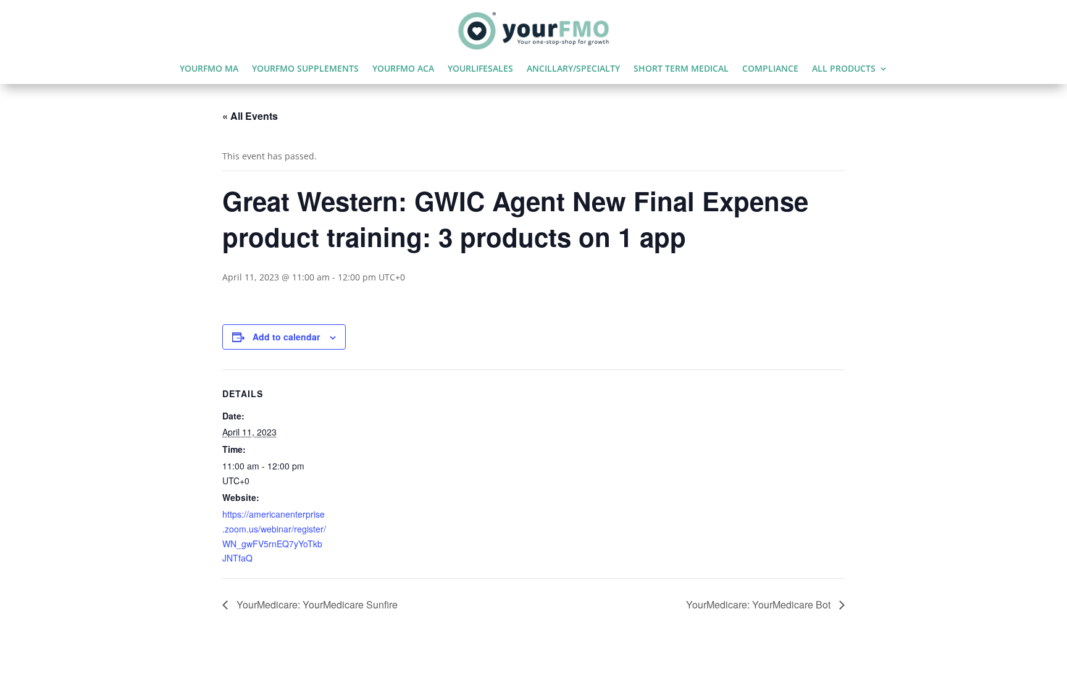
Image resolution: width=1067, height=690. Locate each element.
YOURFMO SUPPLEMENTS (305, 69)
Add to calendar (286, 336)
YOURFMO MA (209, 69)
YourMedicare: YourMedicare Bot (759, 604)
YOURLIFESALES (480, 69)
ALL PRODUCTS (844, 69)
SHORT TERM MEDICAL (681, 69)
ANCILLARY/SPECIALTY (573, 69)
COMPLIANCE (770, 69)
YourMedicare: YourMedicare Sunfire (316, 604)
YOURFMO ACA (403, 69)
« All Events (250, 116)
